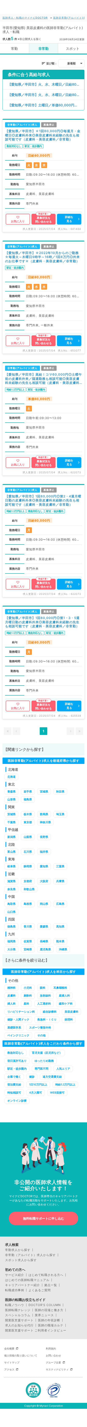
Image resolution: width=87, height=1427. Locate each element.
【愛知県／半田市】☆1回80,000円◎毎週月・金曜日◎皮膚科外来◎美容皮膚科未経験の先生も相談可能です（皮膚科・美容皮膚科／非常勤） (42, 135)
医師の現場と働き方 (49, 1310)
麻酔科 (28, 995)
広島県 (60, 903)
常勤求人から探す (17, 1249)
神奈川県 (45, 822)
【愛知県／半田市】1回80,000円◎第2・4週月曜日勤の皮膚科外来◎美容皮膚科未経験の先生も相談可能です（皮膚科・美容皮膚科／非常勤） (43, 500)
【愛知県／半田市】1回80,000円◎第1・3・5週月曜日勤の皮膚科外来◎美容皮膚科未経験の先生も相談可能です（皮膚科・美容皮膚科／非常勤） (42, 622)
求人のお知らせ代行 (19, 1325)
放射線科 (45, 995)
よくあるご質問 (40, 1290)
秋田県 (60, 791)
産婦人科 (64, 995)
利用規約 (51, 1348)
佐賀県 (28, 941)
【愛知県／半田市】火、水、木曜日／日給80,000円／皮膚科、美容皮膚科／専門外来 (46, 84)
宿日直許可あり (17, 1060)
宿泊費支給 (14, 1084)
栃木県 (28, 814)
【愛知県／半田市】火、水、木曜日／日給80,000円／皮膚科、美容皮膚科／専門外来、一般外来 (46, 95)
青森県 (11, 791)
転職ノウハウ (14, 1304)
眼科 (42, 987)
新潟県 (11, 836)
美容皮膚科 (71, 1011)
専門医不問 (41, 1068)
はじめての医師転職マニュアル (27, 1279)
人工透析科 (44, 1003)
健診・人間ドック (18, 1019)
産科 (26, 1003)
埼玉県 (60, 814)
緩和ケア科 (66, 1003)
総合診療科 (50, 1011)
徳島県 (11, 926)
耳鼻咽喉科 (60, 987)
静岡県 (28, 866)
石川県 (28, 851)
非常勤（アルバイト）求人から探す (30, 1254)
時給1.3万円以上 (65, 1084)
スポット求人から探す (21, 1260)
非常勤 (43, 48)
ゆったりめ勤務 (44, 1060)
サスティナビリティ (57, 1369)
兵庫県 (60, 881)
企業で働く (14, 1076)
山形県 (11, 799)
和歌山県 (29, 889)
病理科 (69, 1019)
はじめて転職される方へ (46, 1274)
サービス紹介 (14, 1274)
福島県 (28, 799)
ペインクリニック (18, 1035)
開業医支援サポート (19, 1320)
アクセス (9, 1369)
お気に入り (18, 221)
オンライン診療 (17, 1100)
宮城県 (44, 791)
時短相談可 (14, 1092)
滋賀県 (11, 881)
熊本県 (60, 941)
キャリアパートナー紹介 (22, 1285)
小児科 (28, 987)
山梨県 (28, 836)
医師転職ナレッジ (17, 1310)
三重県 (60, 866)
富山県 (11, 851)
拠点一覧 (50, 1285)
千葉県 (11, 822)
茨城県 (11, 814)
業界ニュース (44, 1315)
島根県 (28, 903)
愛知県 (44, 866)
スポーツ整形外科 (40, 1027)
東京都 (28, 822)
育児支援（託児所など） (47, 1052)
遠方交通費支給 (52, 1076)
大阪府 (44, 881)
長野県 (44, 836)
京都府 (28, 881)
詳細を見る (69, 219)
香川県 (28, 926)
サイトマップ (11, 1362)
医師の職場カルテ (50, 1325)
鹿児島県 (45, 949)
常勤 (14, 48)
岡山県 (44, 903)
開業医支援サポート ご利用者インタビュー (35, 1330)
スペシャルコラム (17, 1315)
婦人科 (11, 1003)
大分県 (11, 949)
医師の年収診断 (49, 1320)
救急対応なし (15, 1052)
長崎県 (44, 941)
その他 (41, 1035)
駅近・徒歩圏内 (17, 1068)
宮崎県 (28, 949)
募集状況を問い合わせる (43, 219)
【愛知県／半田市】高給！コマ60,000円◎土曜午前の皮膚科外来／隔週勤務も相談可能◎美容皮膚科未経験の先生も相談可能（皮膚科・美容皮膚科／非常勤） (43, 378)
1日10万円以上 (38, 1084)
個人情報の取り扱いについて (20, 1355)
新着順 (71, 63)
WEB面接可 (57, 1092)
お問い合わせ (53, 1355)
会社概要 (9, 1348)
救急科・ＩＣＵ (47, 1019)
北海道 (11, 776)
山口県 (11, 911)
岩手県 (28, 791)
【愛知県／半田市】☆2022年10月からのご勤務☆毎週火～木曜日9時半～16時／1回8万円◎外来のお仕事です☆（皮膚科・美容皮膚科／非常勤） (42, 257)
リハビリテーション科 (21, 1011)
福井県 (44, 851)
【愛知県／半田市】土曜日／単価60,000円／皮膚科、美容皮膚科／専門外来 (46, 105)
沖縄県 (63, 949)
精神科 (11, 987)
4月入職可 (35, 1092)
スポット (72, 48)
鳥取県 (11, 903)
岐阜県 (11, 866)
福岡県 (11, 941)
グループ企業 (53, 1362)
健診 (32, 1076)
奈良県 (11, 889)
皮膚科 (11, 995)
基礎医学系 (14, 1027)
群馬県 (44, 814)
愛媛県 (44, 926)
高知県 (60, 926)
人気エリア (63, 1068)
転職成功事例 (14, 1290)
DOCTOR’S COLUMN (45, 1304)
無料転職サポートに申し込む (43, 1218)
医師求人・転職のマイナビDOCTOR (25, 17)
